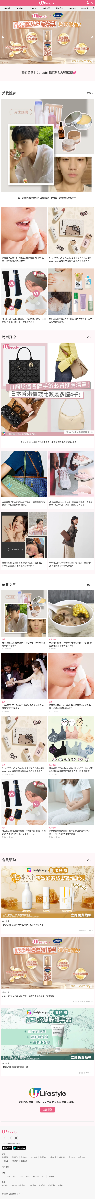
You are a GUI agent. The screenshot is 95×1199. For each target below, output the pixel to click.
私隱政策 (51, 1185)
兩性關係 (84, 8)
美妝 (3, 765)
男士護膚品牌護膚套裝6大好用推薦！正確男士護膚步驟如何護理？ (47, 198)
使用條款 (42, 1185)
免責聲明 (32, 1185)
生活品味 (33, 8)
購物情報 (62, 1157)
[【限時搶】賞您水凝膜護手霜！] (47, 1034)
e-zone (51, 1176)
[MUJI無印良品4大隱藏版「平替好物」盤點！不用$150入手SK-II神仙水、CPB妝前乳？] (24, 802)
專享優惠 (24, 1161)
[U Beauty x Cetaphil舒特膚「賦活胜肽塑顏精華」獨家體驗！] (47, 963)
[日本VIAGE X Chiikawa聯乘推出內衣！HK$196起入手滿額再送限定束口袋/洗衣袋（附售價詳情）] (71, 739)
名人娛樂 (46, 8)
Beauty (36, 1176)
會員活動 (15, 1161)
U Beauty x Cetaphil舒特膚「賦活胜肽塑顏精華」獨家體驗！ (29, 996)
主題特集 (5, 1161)
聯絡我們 (61, 1185)
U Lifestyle (6, 1176)
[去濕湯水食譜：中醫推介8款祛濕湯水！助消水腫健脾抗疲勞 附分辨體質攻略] (71, 613)
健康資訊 (59, 8)
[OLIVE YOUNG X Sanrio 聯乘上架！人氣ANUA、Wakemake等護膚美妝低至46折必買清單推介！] (24, 739)
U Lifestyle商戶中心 (19, 1185)
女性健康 (52, 639)
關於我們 (5, 1185)
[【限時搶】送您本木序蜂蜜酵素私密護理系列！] (47, 892)
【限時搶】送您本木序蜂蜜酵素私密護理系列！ (23, 925)
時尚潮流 (20, 8)
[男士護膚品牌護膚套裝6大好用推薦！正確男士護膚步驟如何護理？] (24, 613)
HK (14, 1176)
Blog (43, 1176)
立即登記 (47, 1109)
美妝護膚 (6, 8)
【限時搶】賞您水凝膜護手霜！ (16, 1067)
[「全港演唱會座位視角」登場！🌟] (47, 37)
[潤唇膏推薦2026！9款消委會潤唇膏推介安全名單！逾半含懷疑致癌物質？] (71, 676)
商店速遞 (52, 765)
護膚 (3, 639)
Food (28, 1176)
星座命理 (72, 8)
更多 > (90, 93)
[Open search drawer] (92, 2)
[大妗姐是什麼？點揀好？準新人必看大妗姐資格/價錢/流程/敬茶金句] (24, 676)
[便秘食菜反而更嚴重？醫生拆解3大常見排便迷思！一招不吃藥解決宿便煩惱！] (71, 802)
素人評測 (72, 1157)
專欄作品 (81, 1157)
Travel (21, 1176)
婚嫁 (3, 702)
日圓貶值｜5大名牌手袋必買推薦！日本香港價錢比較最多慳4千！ (47, 442)
